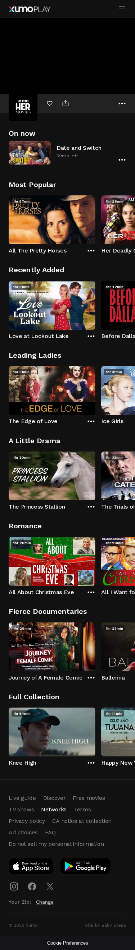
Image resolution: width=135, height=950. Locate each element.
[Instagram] (14, 886)
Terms (82, 809)
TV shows (21, 809)
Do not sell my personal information (56, 843)
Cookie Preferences (67, 943)
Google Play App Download (86, 867)
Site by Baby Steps (105, 925)
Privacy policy (27, 820)
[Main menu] (122, 9)
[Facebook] (32, 886)
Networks (53, 809)
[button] (67, 152)
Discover (54, 797)
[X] (50, 886)
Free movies (89, 797)
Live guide (22, 797)
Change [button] (45, 902)
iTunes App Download (31, 867)
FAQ (50, 832)
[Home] (29, 9)
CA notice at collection (82, 820)
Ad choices (23, 832)
